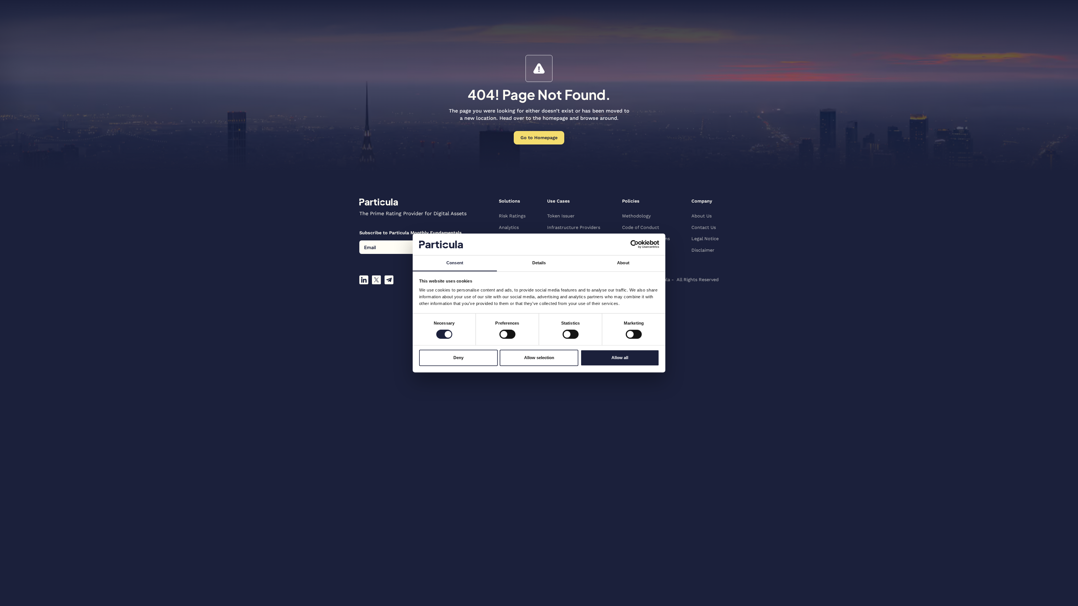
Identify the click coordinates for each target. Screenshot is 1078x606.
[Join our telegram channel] (389, 279)
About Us (701, 216)
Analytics (509, 227)
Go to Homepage (539, 137)
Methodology (636, 216)
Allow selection (539, 357)
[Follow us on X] (376, 279)
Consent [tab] (454, 262)
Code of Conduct (640, 227)
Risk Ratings (512, 216)
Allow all (619, 357)
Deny (458, 357)
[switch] (507, 334)
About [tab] (623, 262)
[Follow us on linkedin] (363, 279)
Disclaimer (702, 250)
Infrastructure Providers (573, 227)
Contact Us (703, 227)
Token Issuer (561, 216)
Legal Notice (705, 238)
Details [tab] (539, 262)
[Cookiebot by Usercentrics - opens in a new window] (634, 244)
